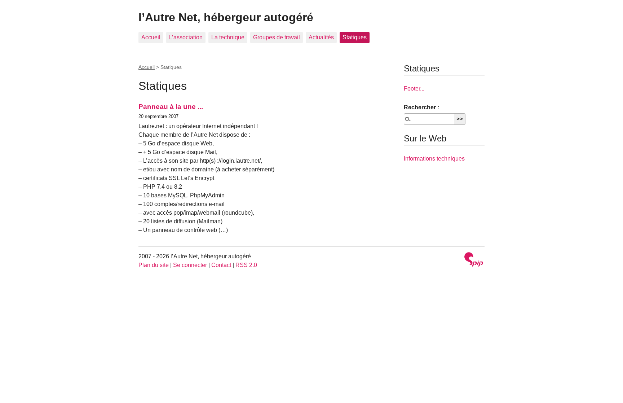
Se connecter (190, 265)
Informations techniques (434, 158)
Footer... (414, 89)
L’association (186, 37)
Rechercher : (421, 107)
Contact (221, 265)
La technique (227, 37)
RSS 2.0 (246, 265)
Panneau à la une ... (170, 106)
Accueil (150, 37)
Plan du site (153, 265)
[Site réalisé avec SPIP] (474, 260)
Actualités (321, 37)
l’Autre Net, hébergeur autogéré (225, 17)
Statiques (355, 37)
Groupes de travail (276, 37)
